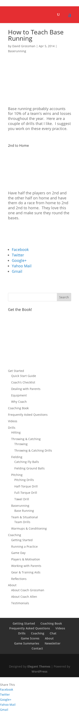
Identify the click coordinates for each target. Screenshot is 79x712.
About (12, 585)
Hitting (16, 432)
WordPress (39, 671)
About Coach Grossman (27, 590)
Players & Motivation (25, 559)
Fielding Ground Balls (29, 468)
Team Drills (22, 522)
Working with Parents (26, 566)
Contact (37, 648)
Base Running (24, 511)
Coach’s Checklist (23, 382)
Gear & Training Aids (25, 572)
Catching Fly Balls (26, 462)
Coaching (14, 535)
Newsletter (52, 643)
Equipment (19, 395)
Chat (53, 633)
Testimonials (20, 603)
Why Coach (19, 402)
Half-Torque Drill (26, 486)
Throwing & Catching (26, 439)
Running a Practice (24, 546)
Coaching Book (18, 408)
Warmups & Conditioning (29, 528)
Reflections (19, 579)
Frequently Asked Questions (28, 415)
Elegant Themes (38, 666)
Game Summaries (26, 643)
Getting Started (22, 540)
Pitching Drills (24, 480)
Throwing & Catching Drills (33, 450)
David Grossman (23, 46)
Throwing (21, 444)
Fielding (16, 457)
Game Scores (30, 638)
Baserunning (17, 51)
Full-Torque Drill (25, 493)
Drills (11, 428)
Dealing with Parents (25, 389)
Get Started (16, 371)
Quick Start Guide (23, 376)
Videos (12, 421)
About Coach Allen (24, 597)
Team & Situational (24, 517)
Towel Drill (21, 499)
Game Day (18, 553)
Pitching (17, 475)
